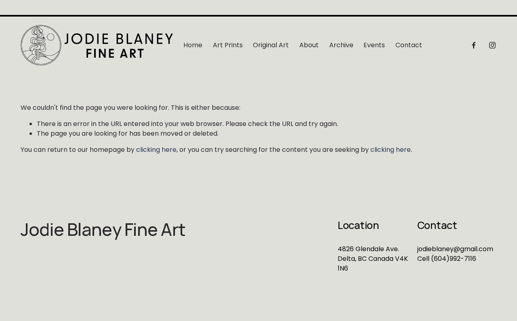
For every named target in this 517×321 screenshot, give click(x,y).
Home (192, 45)
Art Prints (228, 45)
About (309, 45)
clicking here (156, 149)
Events (374, 45)
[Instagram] (492, 45)
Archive (341, 45)
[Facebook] (474, 45)
